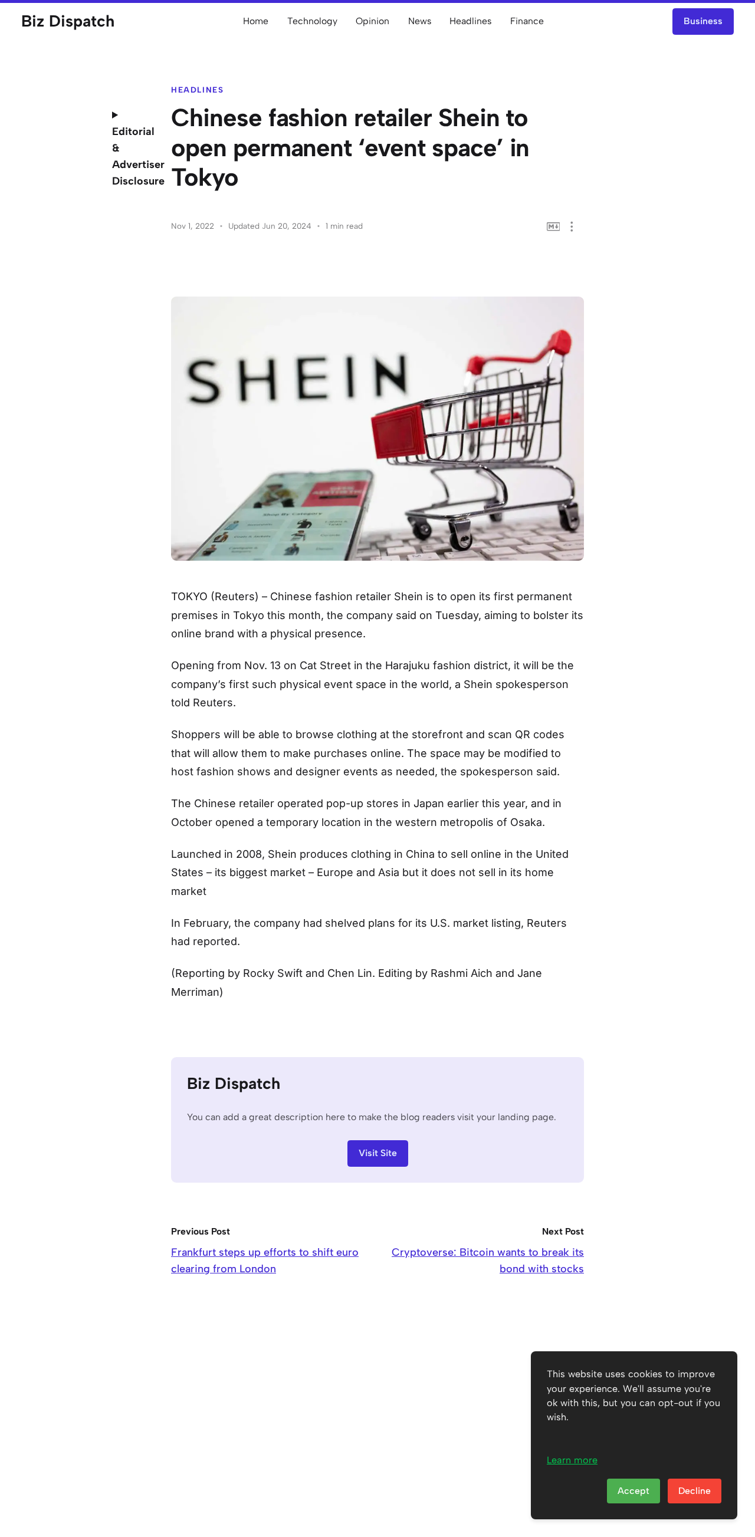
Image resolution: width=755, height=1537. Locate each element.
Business (703, 21)
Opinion (372, 21)
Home (255, 21)
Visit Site (378, 1152)
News (419, 21)
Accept (633, 1490)
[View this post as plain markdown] (553, 227)
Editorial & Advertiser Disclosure (132, 156)
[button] (572, 227)
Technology (312, 21)
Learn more (572, 1460)
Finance (527, 21)
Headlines (470, 21)
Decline (694, 1490)
